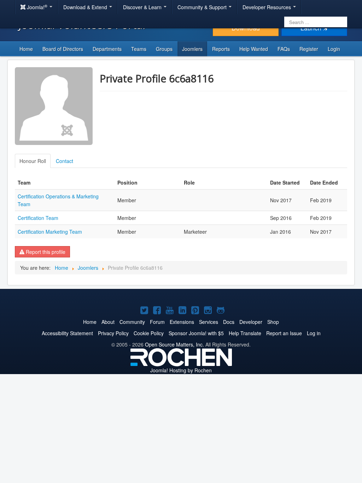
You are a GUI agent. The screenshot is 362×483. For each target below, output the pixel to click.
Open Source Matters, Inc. (174, 344)
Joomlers (192, 48)
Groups (164, 48)
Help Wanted (253, 48)
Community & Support (202, 7)
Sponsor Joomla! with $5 (196, 333)
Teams (138, 48)
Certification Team (38, 217)
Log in (314, 333)
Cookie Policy (149, 333)
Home (26, 48)
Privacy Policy (113, 333)
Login (334, 48)
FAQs (284, 48)
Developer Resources (267, 7)
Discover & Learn (143, 7)
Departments (107, 48)
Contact (64, 160)
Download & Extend (86, 7)
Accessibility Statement (67, 333)
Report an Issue (284, 333)
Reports (221, 48)
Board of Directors (62, 48)
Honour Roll (32, 160)
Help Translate (245, 333)
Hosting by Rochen (181, 370)
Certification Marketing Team (50, 231)
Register (308, 48)
